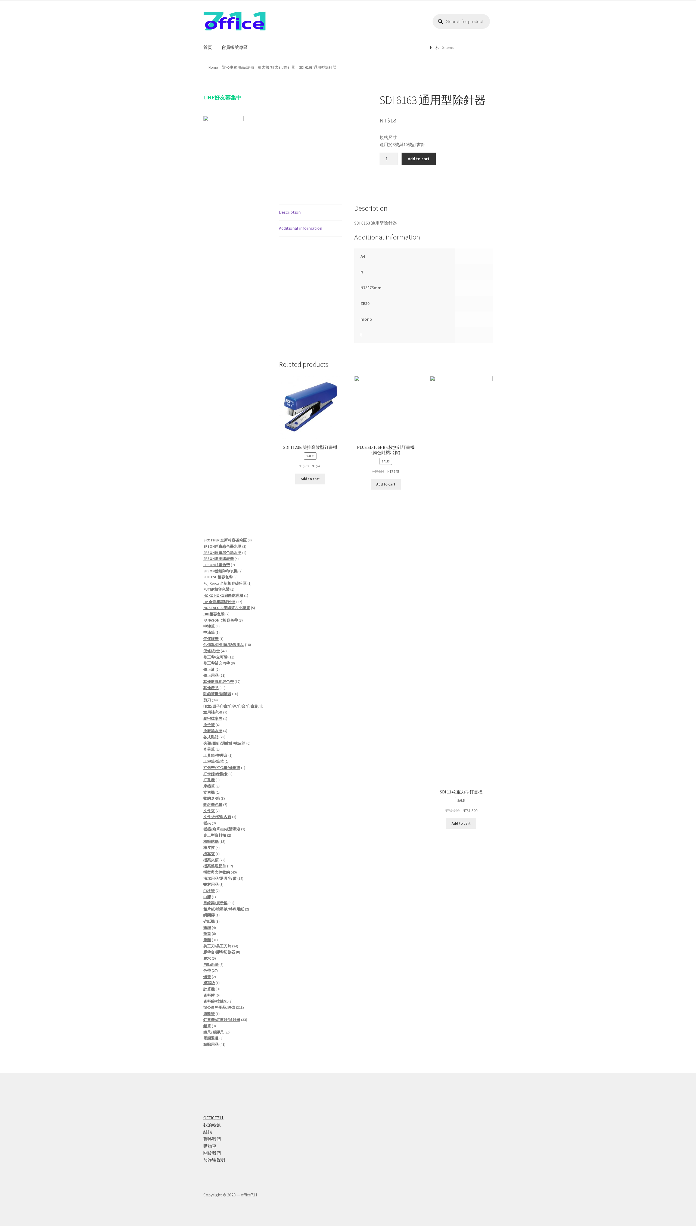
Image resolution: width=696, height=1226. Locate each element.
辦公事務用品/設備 (238, 67)
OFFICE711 (213, 1117)
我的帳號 (212, 1124)
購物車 (209, 1146)
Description (290, 212)
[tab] (310, 212)
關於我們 (212, 1153)
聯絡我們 (212, 1139)
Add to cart (419, 158)
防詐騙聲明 (214, 1159)
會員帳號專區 (235, 47)
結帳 (207, 1131)
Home (213, 67)
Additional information (300, 228)
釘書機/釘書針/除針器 (276, 67)
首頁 (207, 47)
